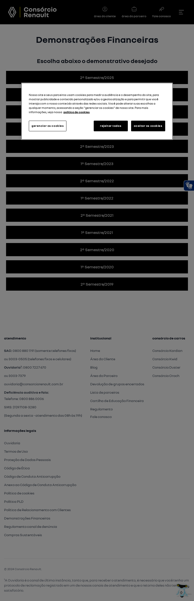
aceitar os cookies (148, 126)
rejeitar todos (110, 126)
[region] (97, 111)
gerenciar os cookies (48, 126)
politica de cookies (76, 112)
